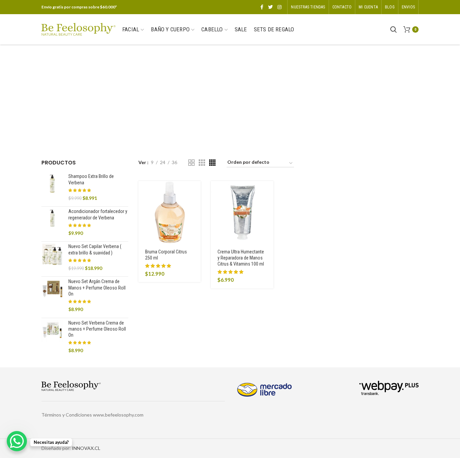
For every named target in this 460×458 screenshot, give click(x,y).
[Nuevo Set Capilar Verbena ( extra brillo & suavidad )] (52, 257)
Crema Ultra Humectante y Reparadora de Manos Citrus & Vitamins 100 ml (241, 258)
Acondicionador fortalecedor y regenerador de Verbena (97, 214)
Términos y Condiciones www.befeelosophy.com (92, 415)
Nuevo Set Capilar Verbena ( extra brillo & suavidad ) (94, 249)
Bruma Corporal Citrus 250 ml (166, 255)
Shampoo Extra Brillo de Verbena (91, 179)
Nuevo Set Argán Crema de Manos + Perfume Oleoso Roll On (97, 287)
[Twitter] (270, 7)
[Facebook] (262, 7)
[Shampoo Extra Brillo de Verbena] (52, 187)
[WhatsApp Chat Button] (17, 441)
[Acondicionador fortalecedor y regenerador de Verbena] (52, 222)
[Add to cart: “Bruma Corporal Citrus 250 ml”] (195, 192)
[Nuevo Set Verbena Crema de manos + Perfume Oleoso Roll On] (52, 337)
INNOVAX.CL (86, 448)
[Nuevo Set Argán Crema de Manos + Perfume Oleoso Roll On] (52, 295)
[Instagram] (279, 7)
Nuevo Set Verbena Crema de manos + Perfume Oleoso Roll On (97, 329)
